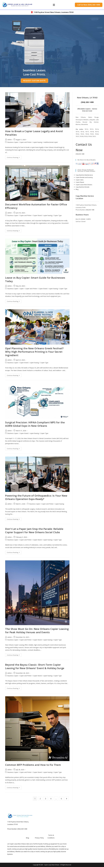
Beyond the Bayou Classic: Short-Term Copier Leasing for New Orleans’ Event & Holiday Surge (34, 666)
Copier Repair (80, 182)
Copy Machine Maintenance (84, 175)
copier (22, 289)
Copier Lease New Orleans (84, 185)
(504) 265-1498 (80, 154)
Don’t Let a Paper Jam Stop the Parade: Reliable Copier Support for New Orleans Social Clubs (34, 530)
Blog (77, 189)
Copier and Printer (25, 142)
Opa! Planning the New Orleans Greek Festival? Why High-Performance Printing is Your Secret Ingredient (34, 352)
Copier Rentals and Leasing (84, 177)
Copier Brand (37, 215)
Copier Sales (79, 180)
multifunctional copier (51, 142)
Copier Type (58, 215)
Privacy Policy (39, 838)
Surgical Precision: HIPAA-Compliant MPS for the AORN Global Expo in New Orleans (35, 424)
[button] (54, 5)
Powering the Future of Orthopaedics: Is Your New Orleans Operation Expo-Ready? (36, 497)
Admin (10, 140)
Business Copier (13, 142)
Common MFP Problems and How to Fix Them (33, 764)
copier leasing (37, 142)
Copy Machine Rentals (82, 187)
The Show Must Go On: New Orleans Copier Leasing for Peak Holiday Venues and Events (37, 630)
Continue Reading (14, 157)
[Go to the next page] (67, 799)
